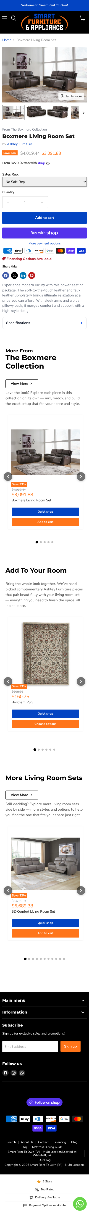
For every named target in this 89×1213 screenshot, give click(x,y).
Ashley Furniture (19, 144)
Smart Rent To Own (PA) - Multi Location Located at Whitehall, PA (42, 1153)
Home (6, 40)
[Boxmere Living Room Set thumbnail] (13, 112)
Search (11, 1142)
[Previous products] (8, 476)
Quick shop (45, 512)
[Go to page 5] (52, 542)
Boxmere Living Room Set (31, 500)
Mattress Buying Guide (47, 1147)
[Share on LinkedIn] (23, 275)
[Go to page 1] (36, 542)
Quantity (8, 192)
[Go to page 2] (41, 542)
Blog (74, 1142)
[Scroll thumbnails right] (82, 112)
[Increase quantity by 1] (42, 202)
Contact (43, 1142)
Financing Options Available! (29, 259)
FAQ (24, 1147)
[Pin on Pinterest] (31, 275)
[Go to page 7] (48, 959)
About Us (27, 1142)
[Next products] (81, 476)
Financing (60, 1142)
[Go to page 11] (64, 959)
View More (19, 383)
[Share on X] (14, 275)
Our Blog (45, 1160)
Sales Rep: (10, 174)
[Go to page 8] (52, 959)
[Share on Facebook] (5, 275)
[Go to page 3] (45, 542)
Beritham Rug (22, 702)
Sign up (70, 1046)
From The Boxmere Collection (24, 129)
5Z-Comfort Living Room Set (33, 911)
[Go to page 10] (60, 959)
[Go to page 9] (56, 959)
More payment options (45, 243)
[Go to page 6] (54, 750)
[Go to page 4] (48, 542)
